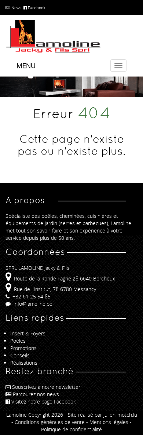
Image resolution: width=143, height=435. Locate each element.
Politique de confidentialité (71, 429)
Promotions (23, 348)
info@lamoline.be (32, 303)
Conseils (20, 355)
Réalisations (23, 362)
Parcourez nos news (36, 394)
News (15, 7)
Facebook (36, 7)
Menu (26, 65)
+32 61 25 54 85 (31, 296)
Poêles (18, 340)
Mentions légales (108, 422)
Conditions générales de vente (50, 422)
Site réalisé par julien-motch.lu (102, 414)
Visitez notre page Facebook (43, 401)
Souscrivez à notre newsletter (46, 386)
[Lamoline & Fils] (72, 36)
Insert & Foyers (27, 333)
